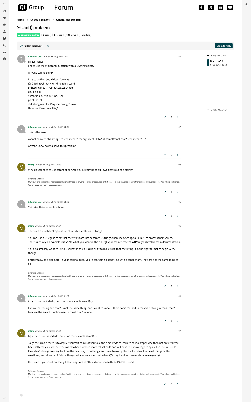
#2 (179, 127)
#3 (179, 164)
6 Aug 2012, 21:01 (52, 226)
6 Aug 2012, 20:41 (60, 56)
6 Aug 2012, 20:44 (60, 127)
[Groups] (4, 38)
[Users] (4, 31)
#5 (179, 226)
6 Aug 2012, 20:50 (52, 164)
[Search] (4, 45)
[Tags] (4, 18)
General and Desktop (29, 34)
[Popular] (4, 24)
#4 (179, 202)
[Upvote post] (165, 117)
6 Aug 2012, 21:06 (60, 296)
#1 (179, 56)
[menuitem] (246, 4)
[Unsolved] (4, 59)
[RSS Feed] (47, 45)
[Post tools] (178, 117)
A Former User (35, 56)
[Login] (246, 4)
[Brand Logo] (45, 7)
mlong (31, 164)
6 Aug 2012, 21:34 (52, 331)
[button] (4, 398)
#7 (179, 331)
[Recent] (4, 11)
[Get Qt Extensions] (4, 52)
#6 (179, 296)
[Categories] (4, 4)
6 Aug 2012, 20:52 (60, 202)
